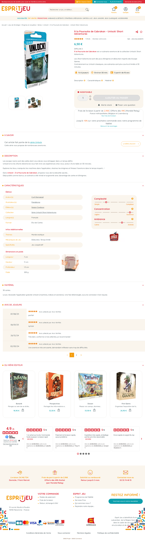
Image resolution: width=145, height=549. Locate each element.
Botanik (19, 404)
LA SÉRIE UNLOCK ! (129, 144)
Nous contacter (64, 533)
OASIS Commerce (77, 538)
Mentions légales (84, 533)
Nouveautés (22, 18)
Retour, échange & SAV (48, 503)
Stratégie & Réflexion (73, 18)
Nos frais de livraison (109, 116)
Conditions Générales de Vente (38, 533)
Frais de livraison (46, 500)
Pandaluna (35, 202)
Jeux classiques (111, 18)
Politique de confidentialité (108, 533)
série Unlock (36, 142)
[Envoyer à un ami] (136, 31)
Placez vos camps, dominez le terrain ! (93, 406)
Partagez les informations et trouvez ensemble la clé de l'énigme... (68, 406)
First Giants (126, 404)
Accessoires (123, 18)
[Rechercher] (87, 9)
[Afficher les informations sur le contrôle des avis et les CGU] (19, 441)
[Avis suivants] (141, 438)
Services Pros (80, 500)
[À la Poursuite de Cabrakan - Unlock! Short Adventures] (17, 103)
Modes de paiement (47, 497)
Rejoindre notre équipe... (84, 506)
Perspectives (55, 404)
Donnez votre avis (99, 39)
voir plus (30, 439)
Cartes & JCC (88, 18)
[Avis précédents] (22, 438)
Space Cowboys (37, 207)
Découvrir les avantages (108, 126)
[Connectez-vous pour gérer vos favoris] (141, 31)
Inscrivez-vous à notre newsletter (125, 501)
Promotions (42, 18)
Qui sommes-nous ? (83, 503)
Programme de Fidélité (84, 497)
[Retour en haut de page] (140, 542)
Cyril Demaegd (37, 197)
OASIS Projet (66, 538)
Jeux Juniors (98, 18)
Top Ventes (32, 18)
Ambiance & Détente (56, 18)
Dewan (90, 404)
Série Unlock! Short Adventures (43, 212)
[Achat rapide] (22, 410)
